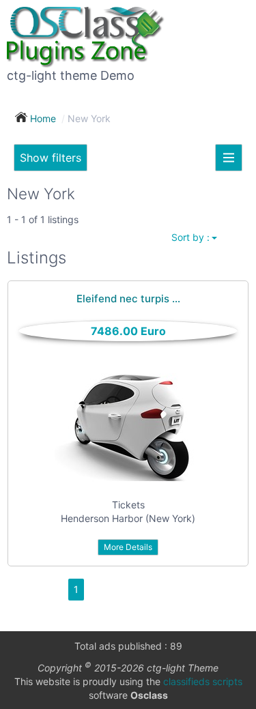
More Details (128, 547)
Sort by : (190, 237)
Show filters (50, 157)
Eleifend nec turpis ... (128, 298)
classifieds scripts (202, 681)
